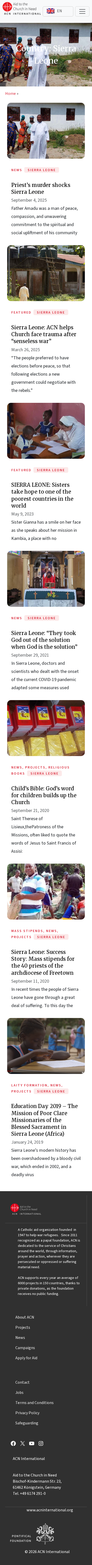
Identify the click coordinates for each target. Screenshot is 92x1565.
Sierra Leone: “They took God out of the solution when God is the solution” (44, 640)
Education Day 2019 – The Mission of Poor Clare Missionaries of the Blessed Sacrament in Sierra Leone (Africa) (44, 1120)
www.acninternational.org (50, 1510)
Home (10, 93)
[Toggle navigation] (82, 11)
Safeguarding (26, 1423)
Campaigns (25, 1348)
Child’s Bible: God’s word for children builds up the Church (43, 795)
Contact (22, 1382)
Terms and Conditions (34, 1403)
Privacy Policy (27, 1413)
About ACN (24, 1317)
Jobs (19, 1392)
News (20, 1337)
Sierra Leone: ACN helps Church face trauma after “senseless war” (43, 334)
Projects (22, 1327)
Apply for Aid (26, 1358)
